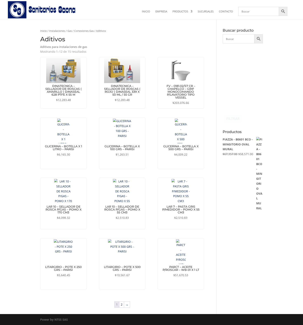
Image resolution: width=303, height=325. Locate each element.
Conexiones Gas (84, 31)
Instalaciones (57, 31)
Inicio (146, 11)
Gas (69, 31)
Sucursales (206, 11)
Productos (180, 11)
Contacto (226, 11)
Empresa (161, 11)
